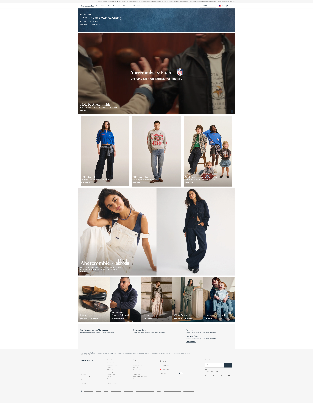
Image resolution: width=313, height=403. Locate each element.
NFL (114, 5)
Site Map (159, 391)
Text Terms (106, 391)
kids (130, 5)
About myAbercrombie (138, 365)
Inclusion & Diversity (111, 374)
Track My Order (136, 374)
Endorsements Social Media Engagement (145, 391)
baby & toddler (136, 5)
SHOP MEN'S (96, 24)
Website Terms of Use (128, 391)
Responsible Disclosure (188, 391)
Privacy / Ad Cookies (88, 391)
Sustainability (110, 381)
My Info (135, 378)
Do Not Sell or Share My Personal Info (172, 391)
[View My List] (223, 5)
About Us (150, 5)
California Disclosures (112, 383)
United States (166, 369)
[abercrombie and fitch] (87, 5)
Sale (144, 5)
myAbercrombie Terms (116, 391)
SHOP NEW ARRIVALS (118, 318)
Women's (103, 5)
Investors (109, 376)
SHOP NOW (83, 271)
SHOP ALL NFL (189, 183)
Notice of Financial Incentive (211, 371)
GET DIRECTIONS (191, 342)
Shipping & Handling (137, 369)
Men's (109, 5)
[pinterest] (221, 375)
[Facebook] (213, 375)
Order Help (135, 367)
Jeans (119, 5)
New (97, 5)
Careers (109, 367)
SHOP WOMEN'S (84, 24)
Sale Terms (98, 391)
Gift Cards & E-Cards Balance (140, 376)
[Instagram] (206, 375)
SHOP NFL (83, 110)
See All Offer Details (85, 354)
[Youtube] (229, 375)
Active (124, 5)
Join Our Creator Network (112, 365)
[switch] (160, 372)
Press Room (109, 378)
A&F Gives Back (110, 369)
